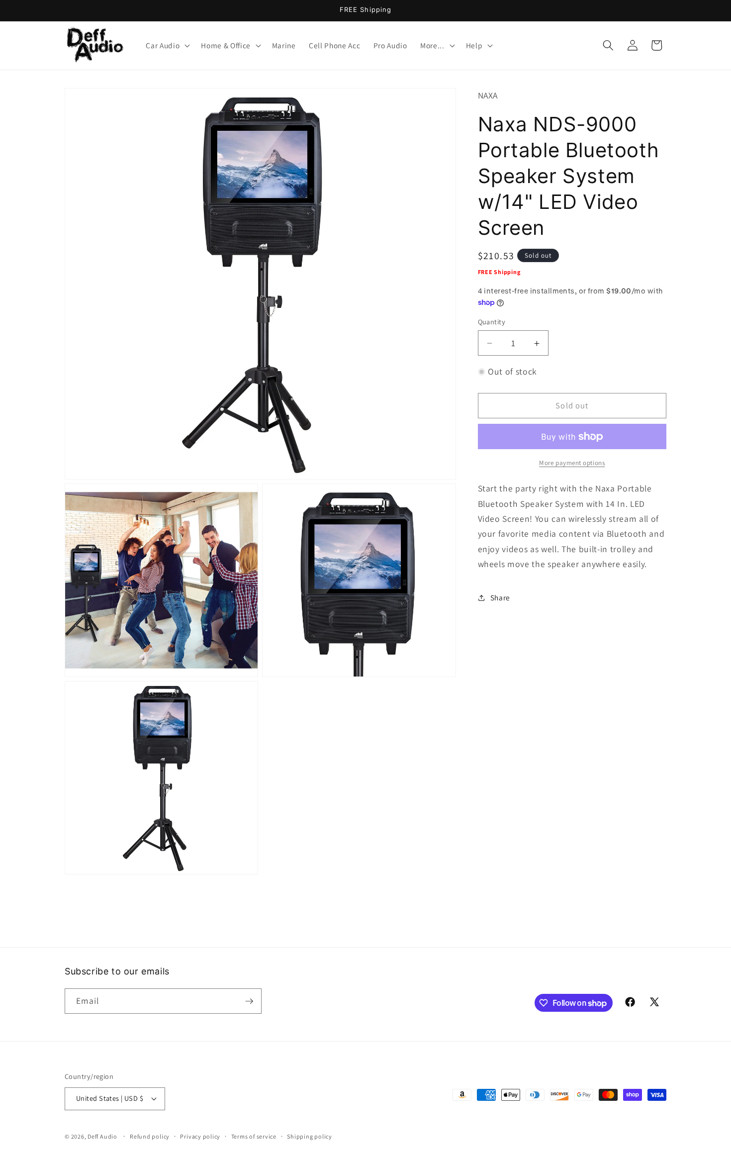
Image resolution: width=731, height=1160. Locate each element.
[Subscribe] (249, 1001)
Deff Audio (102, 1136)
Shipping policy (309, 1136)
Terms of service (253, 1136)
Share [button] (500, 597)
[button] (166, 45)
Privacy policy (200, 1136)
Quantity (492, 321)
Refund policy (150, 1136)
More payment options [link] (572, 463)
